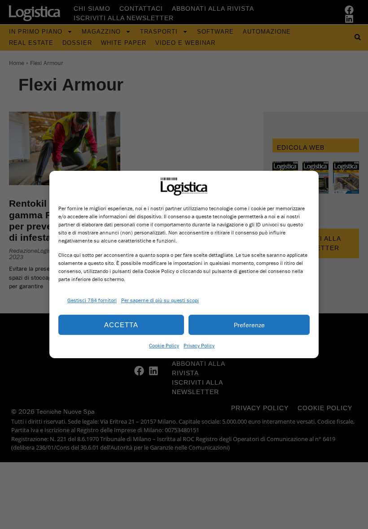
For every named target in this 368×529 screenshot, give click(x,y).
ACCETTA (121, 325)
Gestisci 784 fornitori (92, 300)
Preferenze (249, 325)
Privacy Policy (199, 345)
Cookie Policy (164, 345)
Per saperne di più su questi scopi (160, 300)
